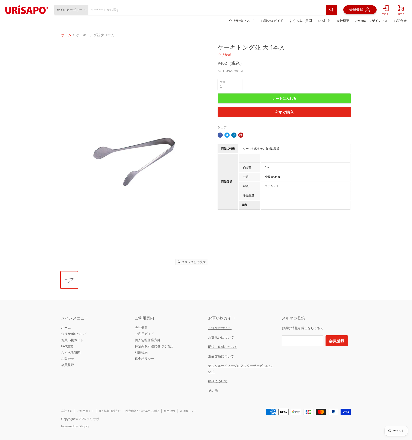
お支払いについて (221, 337)
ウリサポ (224, 55)
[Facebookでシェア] (220, 135)
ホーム (66, 35)
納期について (217, 381)
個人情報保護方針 (148, 340)
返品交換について (221, 356)
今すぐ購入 (284, 112)
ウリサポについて (242, 21)
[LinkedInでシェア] (233, 135)
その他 (213, 390)
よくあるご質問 (300, 21)
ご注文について (220, 328)
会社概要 (342, 21)
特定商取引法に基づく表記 (154, 346)
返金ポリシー (144, 358)
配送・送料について (222, 347)
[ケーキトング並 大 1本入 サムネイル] (69, 279)
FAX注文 (324, 21)
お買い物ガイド (272, 21)
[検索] (331, 10)
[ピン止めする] (240, 135)
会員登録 (67, 365)
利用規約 (141, 352)
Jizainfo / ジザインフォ (371, 21)
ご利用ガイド (144, 334)
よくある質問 (70, 352)
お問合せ (400, 21)
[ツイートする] (227, 135)
